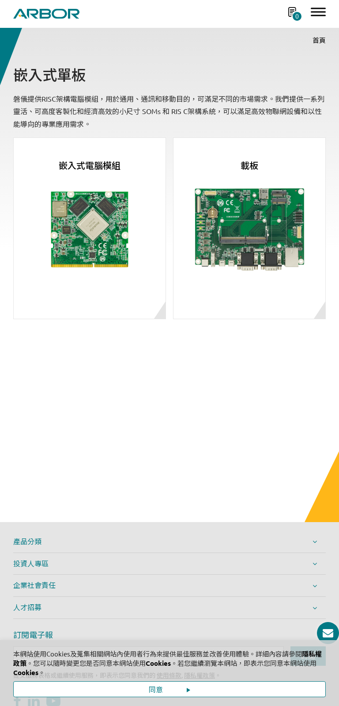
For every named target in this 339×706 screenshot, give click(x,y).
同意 (157, 690)
